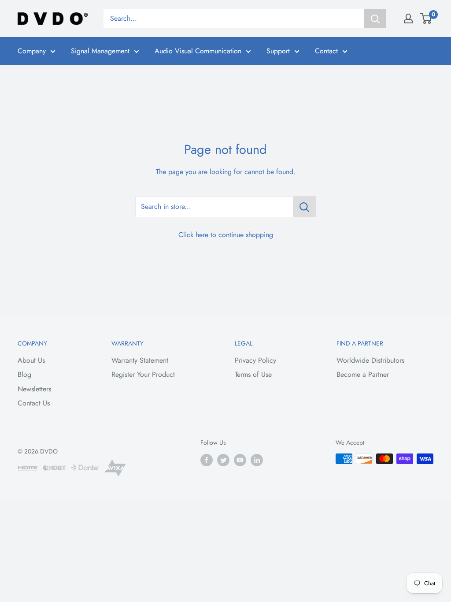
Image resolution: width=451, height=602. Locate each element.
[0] (426, 18)
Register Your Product (143, 374)
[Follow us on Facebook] (206, 459)
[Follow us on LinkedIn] (257, 459)
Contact (326, 51)
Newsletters (34, 389)
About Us (31, 360)
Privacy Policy (255, 360)
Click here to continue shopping (225, 235)
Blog (24, 374)
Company (32, 51)
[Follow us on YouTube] (240, 459)
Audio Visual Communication (198, 51)
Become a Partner (362, 374)
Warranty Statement (139, 360)
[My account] (408, 18)
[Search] (375, 18)
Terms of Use (253, 374)
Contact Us (34, 403)
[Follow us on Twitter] (223, 459)
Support (278, 51)
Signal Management (100, 51)
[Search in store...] (304, 206)
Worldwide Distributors (370, 360)
